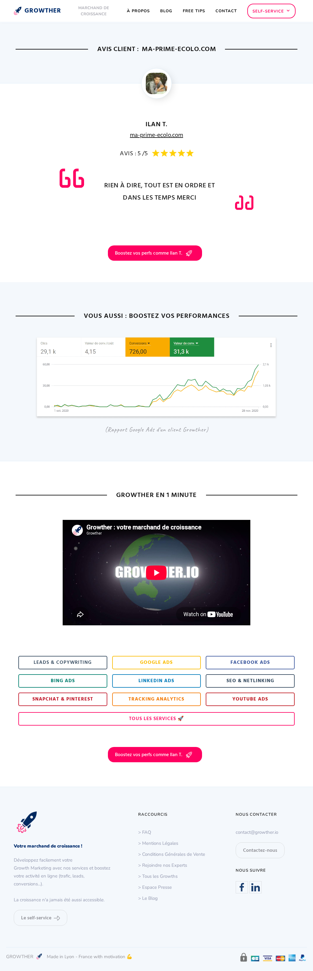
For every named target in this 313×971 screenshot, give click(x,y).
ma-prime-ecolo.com (156, 135)
